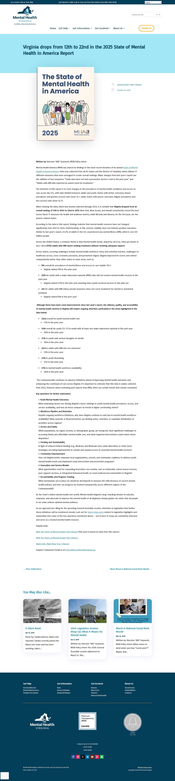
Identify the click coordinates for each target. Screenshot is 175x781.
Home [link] (53, 28)
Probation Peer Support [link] (30, 693)
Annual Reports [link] (130, 687)
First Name (108, 35)
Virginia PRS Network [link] (63, 693)
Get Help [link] (63, 28)
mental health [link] (123, 84)
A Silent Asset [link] (33, 628)
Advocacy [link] (94, 687)
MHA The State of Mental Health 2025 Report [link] (57, 531)
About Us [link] (129, 683)
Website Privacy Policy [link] (145, 767)
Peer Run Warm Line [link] (29, 687)
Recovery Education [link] (63, 690)
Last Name (108, 47)
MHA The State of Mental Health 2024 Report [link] (57, 537)
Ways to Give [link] (95, 690)
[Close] (171, 3)
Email (105, 24)
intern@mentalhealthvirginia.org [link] (80, 550)
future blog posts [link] (96, 512)
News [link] (59, 687)
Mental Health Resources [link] (31, 690)
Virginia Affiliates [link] (130, 690)
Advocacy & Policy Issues (119, 62)
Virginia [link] (138, 84)
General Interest (115, 70)
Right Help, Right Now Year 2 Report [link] (52, 543)
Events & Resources (116, 66)
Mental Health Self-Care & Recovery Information (128, 74)
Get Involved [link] (97, 683)
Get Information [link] (81, 28)
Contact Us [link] (128, 693)
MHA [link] (132, 84)
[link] (32, 569)
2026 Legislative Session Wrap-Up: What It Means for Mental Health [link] (87, 632)
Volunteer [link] (94, 693)
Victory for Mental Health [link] (98, 695)
